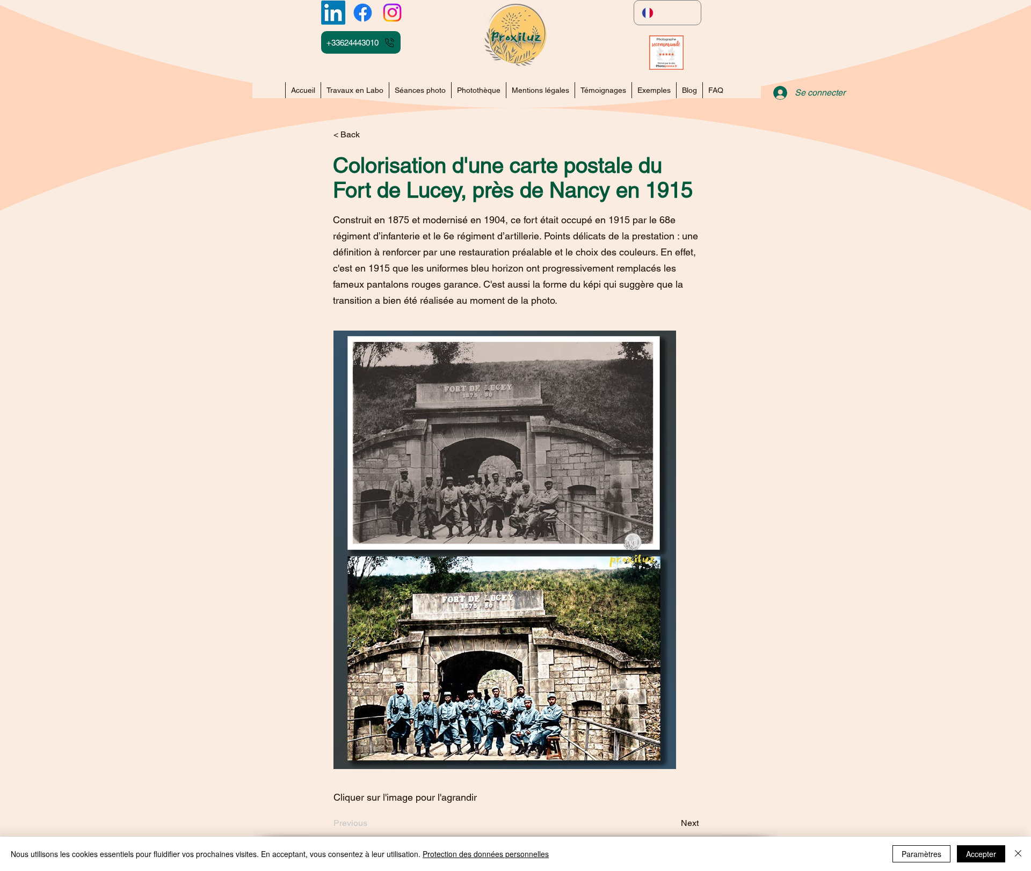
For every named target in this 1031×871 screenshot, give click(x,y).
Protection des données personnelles (486, 853)
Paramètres (921, 853)
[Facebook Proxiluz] (363, 13)
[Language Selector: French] (667, 12)
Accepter (981, 853)
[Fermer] (1018, 853)
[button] (653, 90)
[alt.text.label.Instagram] (392, 13)
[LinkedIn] (333, 13)
